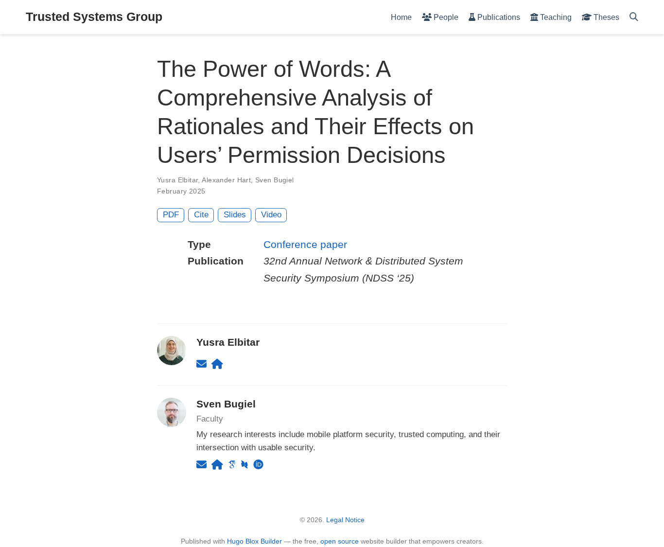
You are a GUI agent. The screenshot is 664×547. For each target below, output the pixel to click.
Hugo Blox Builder (254, 541)
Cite (201, 214)
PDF (171, 214)
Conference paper (305, 244)
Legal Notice (345, 520)
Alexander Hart (226, 180)
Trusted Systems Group (94, 16)
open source (339, 541)
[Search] (633, 17)
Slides (235, 214)
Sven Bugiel (274, 180)
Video (271, 214)
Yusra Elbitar (177, 180)
